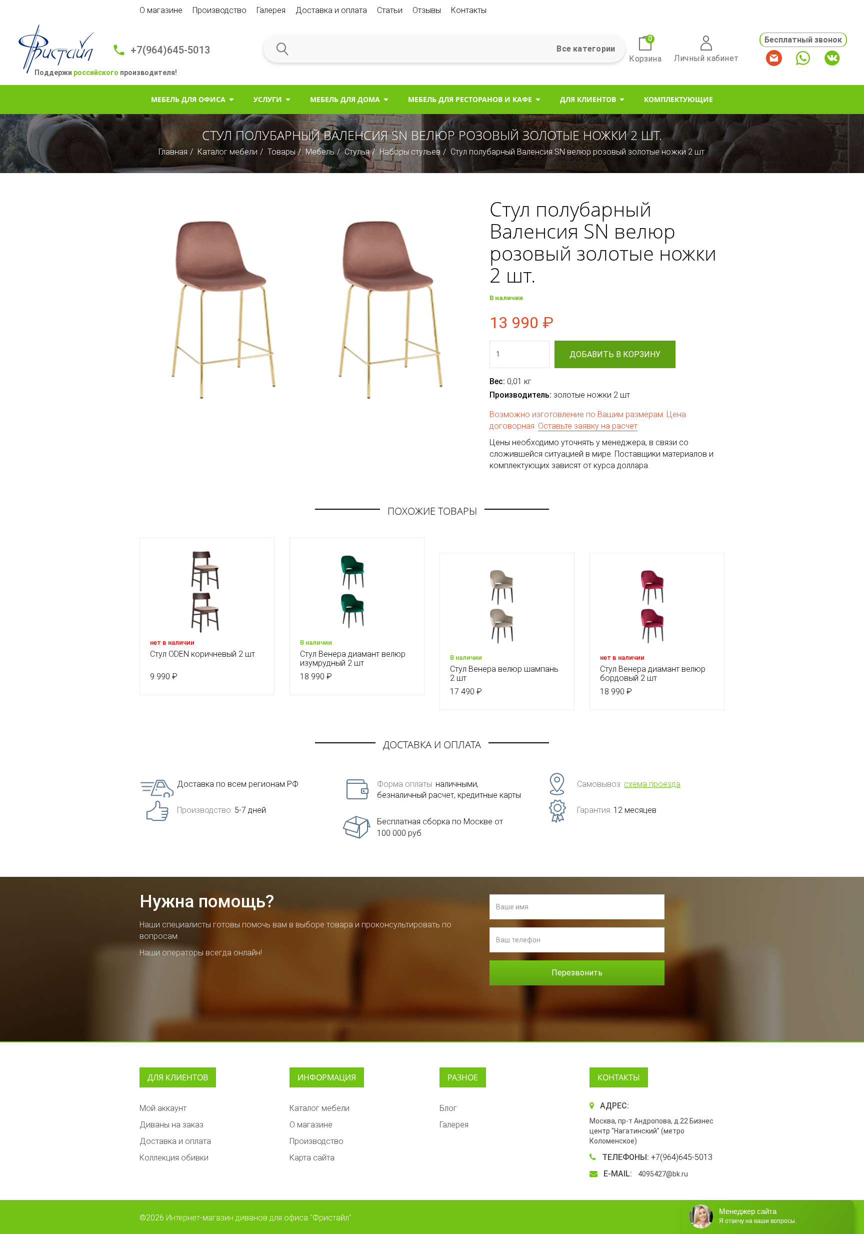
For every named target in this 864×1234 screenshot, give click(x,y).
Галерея (271, 10)
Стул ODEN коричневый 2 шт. (203, 654)
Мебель (320, 152)
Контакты (468, 10)
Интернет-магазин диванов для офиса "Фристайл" (259, 1217)
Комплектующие (678, 99)
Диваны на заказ (172, 1124)
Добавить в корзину (615, 354)
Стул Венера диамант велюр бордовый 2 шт (653, 673)
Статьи (389, 10)
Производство (219, 10)
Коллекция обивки (174, 1157)
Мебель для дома (345, 99)
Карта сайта (312, 1157)
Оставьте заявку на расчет (588, 426)
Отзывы (426, 10)
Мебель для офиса (188, 99)
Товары (282, 152)
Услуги (268, 99)
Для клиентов (588, 99)
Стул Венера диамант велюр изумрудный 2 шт (353, 658)
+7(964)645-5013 (170, 50)
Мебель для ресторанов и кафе (470, 99)
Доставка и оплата (331, 10)
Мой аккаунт (163, 1108)
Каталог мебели (228, 152)
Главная (173, 152)
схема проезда (652, 784)
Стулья (357, 152)
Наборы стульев (410, 152)
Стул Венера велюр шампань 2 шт (504, 673)
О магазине (161, 10)
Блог (448, 1108)
